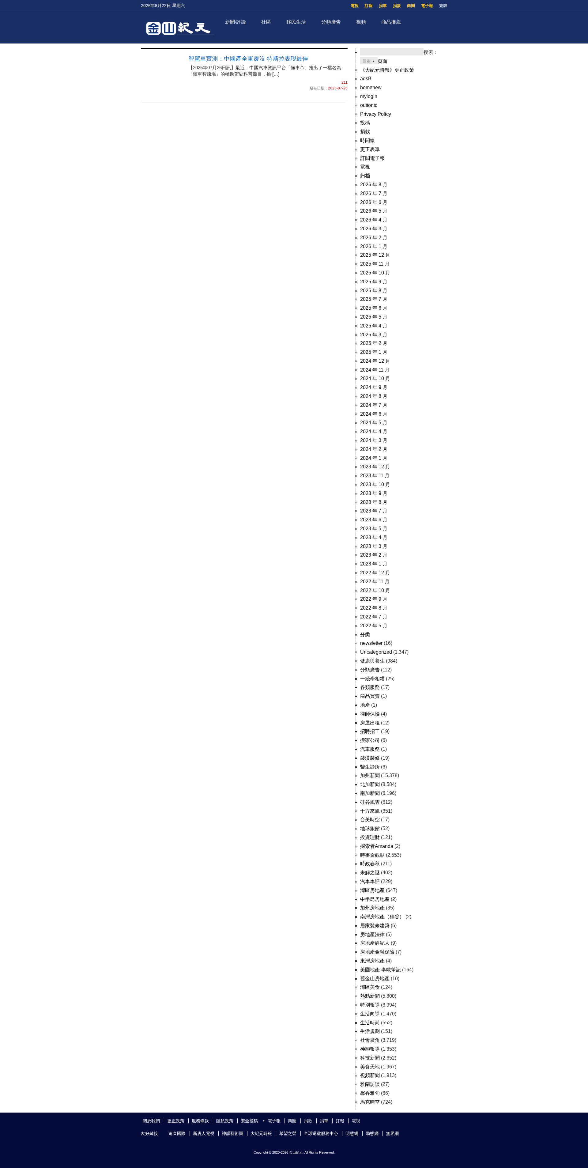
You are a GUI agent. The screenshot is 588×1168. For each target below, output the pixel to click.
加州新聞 (370, 775)
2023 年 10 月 (375, 484)
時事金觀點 (372, 855)
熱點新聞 (370, 996)
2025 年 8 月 (373, 290)
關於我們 (151, 1120)
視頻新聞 (370, 1075)
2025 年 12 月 (375, 255)
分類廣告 (331, 22)
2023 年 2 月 (373, 555)
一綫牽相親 (372, 678)
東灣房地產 (372, 960)
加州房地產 (372, 907)
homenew (371, 87)
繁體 (443, 5)
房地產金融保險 (377, 951)
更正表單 (370, 149)
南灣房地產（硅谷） (382, 916)
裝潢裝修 (370, 758)
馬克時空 (370, 1102)
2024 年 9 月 (373, 387)
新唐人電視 (203, 1133)
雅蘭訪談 (370, 1084)
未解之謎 (370, 872)
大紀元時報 (261, 1133)
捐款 (397, 5)
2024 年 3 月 (373, 440)
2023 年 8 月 (373, 502)
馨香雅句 (370, 1093)
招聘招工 (370, 731)
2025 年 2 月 (373, 343)
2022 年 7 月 (373, 616)
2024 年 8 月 (373, 396)
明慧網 (351, 1133)
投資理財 (370, 837)
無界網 (392, 1133)
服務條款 (200, 1120)
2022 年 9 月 (373, 599)
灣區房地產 (372, 890)
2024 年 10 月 (375, 378)
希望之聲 (287, 1133)
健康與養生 (372, 660)
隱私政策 (224, 1120)
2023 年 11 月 (375, 475)
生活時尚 (370, 1022)
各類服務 (370, 687)
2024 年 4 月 (373, 431)
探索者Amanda (376, 846)
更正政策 (175, 1120)
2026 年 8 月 (373, 184)
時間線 (367, 140)
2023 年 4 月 (373, 537)
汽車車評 (370, 881)
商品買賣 (370, 696)
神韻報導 (370, 1049)
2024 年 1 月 (373, 458)
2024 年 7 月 (373, 405)
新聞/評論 (235, 22)
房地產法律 (372, 934)
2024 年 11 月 (375, 369)
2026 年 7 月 (373, 193)
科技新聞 (370, 1057)
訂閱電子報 (372, 158)
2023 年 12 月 (375, 466)
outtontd (369, 105)
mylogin (368, 96)
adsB (365, 78)
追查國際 (177, 1133)
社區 (266, 22)
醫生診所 (370, 766)
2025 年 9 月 (373, 281)
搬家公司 (370, 740)
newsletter (371, 643)
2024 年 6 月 (373, 414)
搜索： (431, 52)
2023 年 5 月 (373, 528)
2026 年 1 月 (373, 246)
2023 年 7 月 (373, 510)
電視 (355, 5)
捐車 (383, 5)
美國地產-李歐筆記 (380, 969)
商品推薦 (391, 22)
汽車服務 (370, 749)
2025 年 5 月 (373, 316)
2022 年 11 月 (375, 581)
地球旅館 (370, 828)
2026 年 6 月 (373, 202)
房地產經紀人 (375, 943)
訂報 (369, 5)
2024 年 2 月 (373, 449)
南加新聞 (370, 793)
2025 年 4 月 (373, 325)
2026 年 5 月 (373, 211)
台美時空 (370, 819)
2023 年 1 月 (373, 563)
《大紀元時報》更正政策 (387, 70)
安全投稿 (249, 1120)
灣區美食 (370, 987)
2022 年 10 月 (375, 590)
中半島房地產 (375, 899)
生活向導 (370, 1013)
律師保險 (370, 713)
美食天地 (370, 1066)
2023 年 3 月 (373, 546)
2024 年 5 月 (373, 422)
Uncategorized (376, 652)
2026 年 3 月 (373, 228)
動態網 (372, 1133)
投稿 (365, 122)
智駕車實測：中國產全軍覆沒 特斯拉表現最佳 (248, 58)
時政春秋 (370, 863)
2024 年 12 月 (375, 361)
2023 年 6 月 (373, 519)
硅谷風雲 (370, 802)
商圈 (411, 5)
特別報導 (370, 1004)
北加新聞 (370, 784)
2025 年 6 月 (373, 308)
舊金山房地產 (375, 978)
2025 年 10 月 (375, 272)
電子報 (427, 5)
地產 (365, 705)
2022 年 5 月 (373, 625)
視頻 (361, 22)
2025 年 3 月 (373, 334)
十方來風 (370, 811)
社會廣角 (370, 1040)
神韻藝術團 (232, 1133)
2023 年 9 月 (373, 493)
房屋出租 (370, 722)
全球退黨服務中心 (321, 1133)
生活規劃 (370, 1031)
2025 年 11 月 (375, 263)
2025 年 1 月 (373, 352)
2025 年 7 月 (373, 299)
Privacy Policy (375, 114)
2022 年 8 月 (373, 607)
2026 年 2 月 (373, 237)
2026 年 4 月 (373, 219)
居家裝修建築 (375, 925)
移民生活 (296, 22)
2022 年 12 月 (375, 572)
